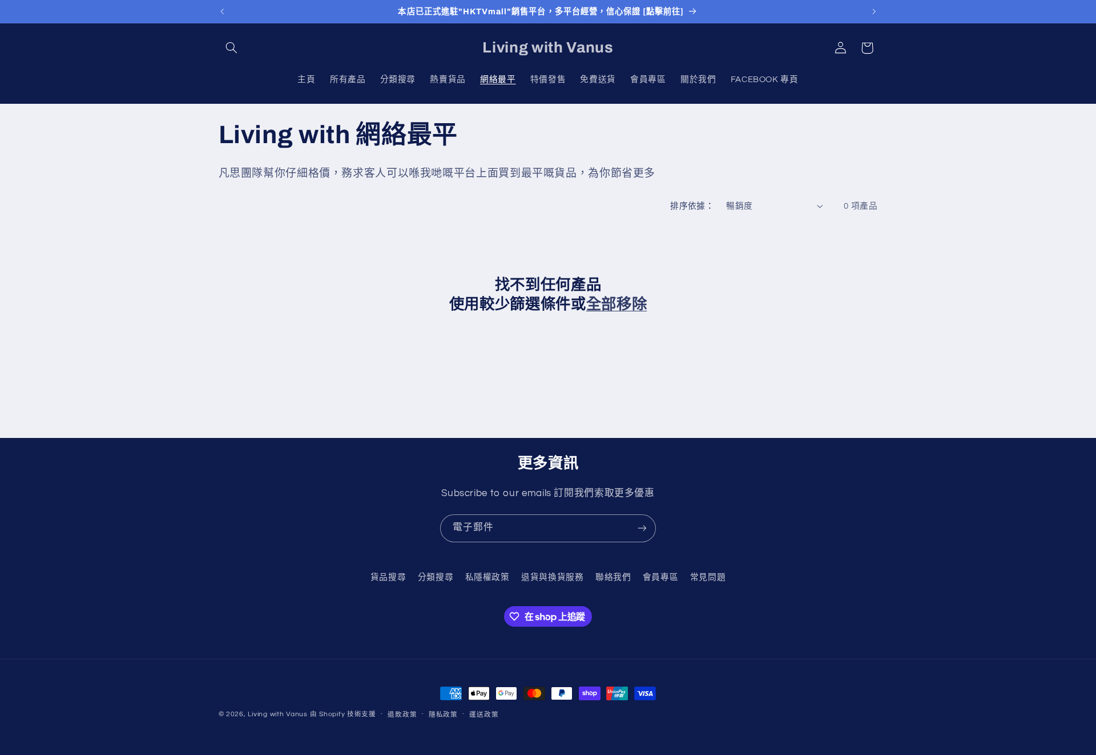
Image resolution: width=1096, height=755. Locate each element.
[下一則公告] (874, 11)
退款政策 (402, 715)
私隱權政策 (487, 577)
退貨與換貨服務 (552, 577)
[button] (232, 48)
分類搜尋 (436, 577)
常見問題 (708, 577)
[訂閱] (642, 528)
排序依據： (692, 206)
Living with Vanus (278, 714)
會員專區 (661, 577)
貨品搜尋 (388, 577)
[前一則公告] (222, 11)
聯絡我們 (613, 577)
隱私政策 (443, 715)
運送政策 (483, 715)
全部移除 (616, 304)
